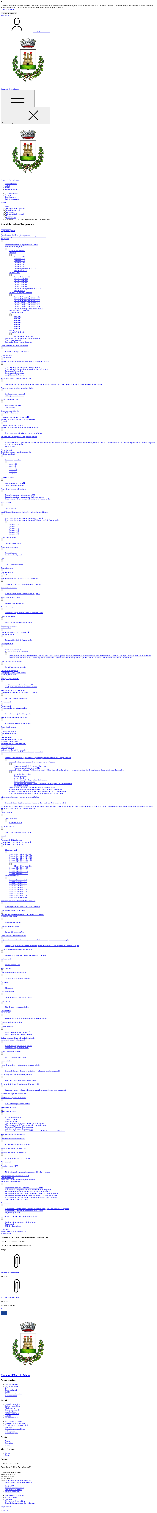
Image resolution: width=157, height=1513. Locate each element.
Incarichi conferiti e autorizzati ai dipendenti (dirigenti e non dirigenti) (24, 512)
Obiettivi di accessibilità (13, 1226)
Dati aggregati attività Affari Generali (13, 673)
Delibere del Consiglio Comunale (20, 293)
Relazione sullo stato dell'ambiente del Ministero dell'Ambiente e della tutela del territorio (35, 1131)
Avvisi (7, 1445)
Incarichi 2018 (14, 530)
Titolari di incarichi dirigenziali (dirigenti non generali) (19, 437)
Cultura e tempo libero (12, 1406)
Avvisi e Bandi (19, 778)
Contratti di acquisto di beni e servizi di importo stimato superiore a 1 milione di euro (37, 791)
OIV (2, 558)
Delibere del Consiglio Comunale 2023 (27, 297)
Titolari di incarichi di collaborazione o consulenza (18, 419)
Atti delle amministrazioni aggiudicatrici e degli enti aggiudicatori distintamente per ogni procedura (38, 758)
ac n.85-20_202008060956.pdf (10, 1297)
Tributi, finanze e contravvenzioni (16, 1425)
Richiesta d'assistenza (12, 1492)
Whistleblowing (6, 1233)
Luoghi (7, 1453)
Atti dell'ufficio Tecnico (17, 332)
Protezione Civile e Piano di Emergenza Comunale (18, 1180)
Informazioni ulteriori (21, 786)
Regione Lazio (6, 15)
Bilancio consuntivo (12, 876)
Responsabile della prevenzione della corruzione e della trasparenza (27, 1191)
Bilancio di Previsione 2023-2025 (20, 860)
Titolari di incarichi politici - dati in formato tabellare (22, 367)
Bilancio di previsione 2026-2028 (20, 854)
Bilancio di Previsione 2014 (18, 870)
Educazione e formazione (13, 1421)
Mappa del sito (6, 1507)
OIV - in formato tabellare (14, 564)
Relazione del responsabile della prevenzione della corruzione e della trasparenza (32, 1195)
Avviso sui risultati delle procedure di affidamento (30, 780)
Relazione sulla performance (10, 597)
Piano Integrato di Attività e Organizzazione (15, 235)
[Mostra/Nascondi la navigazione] (18, 98)
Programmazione (6, 737)
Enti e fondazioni (11, 1390)
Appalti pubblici (10, 1412)
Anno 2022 (17, 326)
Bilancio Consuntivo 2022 (18, 886)
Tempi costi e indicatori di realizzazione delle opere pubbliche (21, 1084)
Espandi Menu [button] (6, 229)
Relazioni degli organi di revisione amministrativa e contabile (25, 955)
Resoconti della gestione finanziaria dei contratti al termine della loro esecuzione (36, 793)
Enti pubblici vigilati (8, 634)
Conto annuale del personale (14, 485)
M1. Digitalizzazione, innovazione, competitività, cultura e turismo (27, 1172)
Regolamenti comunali (17, 251)
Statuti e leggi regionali (13, 340)
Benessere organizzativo (9, 626)
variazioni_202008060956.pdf (10, 1272)
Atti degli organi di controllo (14, 396)
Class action (5, 982)
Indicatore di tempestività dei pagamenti (18, 1046)
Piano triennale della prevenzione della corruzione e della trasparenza (28, 1189)
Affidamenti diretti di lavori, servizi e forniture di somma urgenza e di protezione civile (43, 784)
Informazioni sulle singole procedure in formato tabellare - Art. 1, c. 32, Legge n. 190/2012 (35, 803)
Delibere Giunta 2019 (21, 279)
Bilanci (3, 836)
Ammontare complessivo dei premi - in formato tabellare (24, 613)
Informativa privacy (11, 1497)
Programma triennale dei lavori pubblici (27, 768)
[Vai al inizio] (2, 1309)
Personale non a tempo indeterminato (13, 489)
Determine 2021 (19, 264)
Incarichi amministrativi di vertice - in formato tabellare (23, 433)
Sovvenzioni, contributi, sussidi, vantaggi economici (18, 808)
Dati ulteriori (5, 1230)
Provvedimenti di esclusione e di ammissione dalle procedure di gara (32, 787)
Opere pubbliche (6, 1061)
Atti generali (10, 212)
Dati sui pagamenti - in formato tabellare (18, 1034)
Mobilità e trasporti (11, 1418)
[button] (11, 184)
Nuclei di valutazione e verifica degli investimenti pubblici (20, 1065)
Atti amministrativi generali (15, 214)
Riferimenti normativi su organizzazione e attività (21, 245)
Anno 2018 (17, 319)
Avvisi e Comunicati (16, 312)
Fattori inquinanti (11, 1121)
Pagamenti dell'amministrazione (11, 1022)
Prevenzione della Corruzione (11, 1181)
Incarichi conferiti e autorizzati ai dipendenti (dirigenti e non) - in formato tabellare (32, 520)
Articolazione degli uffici (9, 399)
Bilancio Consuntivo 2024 (18, 882)
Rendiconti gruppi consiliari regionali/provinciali (17, 388)
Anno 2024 (13, 466)
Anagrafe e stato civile (12, 1404)
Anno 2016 (13, 470)
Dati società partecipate (13, 649)
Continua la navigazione (9, 13)
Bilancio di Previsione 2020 (18, 868)
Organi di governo (11, 1384)
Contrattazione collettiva (9, 537)
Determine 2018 (19, 259)
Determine (9, 216)
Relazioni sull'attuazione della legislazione (19, 1127)
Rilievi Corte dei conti (12, 965)
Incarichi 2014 (14, 528)
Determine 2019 (19, 261)
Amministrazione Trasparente (15, 208)
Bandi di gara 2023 (7, 748)
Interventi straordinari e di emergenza (13, 1148)
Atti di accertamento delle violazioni (17, 1199)
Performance (5, 574)
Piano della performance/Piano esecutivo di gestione (22, 594)
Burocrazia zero (6, 355)
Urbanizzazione (10, 197)
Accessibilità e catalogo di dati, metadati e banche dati (19, 1216)
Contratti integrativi (11, 553)
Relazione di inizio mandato (14, 373)
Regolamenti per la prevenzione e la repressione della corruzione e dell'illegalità (32, 1193)
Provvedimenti (6, 702)
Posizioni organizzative (8, 454)
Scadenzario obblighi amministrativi (17, 351)
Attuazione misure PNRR (9, 1166)
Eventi (7, 1455)
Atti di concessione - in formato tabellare (18, 832)
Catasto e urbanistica (12, 1414)
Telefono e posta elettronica (10, 411)
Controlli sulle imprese (8, 727)
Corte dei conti (6, 959)
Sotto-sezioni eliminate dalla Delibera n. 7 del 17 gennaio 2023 (22, 752)
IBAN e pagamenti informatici (11, 1051)
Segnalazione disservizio (13, 1490)
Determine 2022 (19, 266)
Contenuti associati (15, 823)
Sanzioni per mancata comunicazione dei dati (16, 378)
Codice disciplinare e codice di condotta (18, 342)
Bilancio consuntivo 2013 (18, 897)
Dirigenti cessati (6, 450)
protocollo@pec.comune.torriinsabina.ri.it (19, 1482)
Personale (4, 421)
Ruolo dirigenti (10, 446)
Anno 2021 (17, 324)
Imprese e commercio (12, 1410)
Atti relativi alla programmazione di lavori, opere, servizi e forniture (32, 762)
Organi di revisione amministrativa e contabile (16, 949)
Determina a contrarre (21, 776)
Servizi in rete (5, 1013)
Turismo (8, 195)
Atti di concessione (7, 826)
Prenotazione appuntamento (14, 1488)
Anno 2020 (17, 322)
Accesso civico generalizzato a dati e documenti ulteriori (24, 1211)
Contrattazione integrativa (9, 547)
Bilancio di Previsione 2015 (18, 874)
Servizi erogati (6, 968)
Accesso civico (6, 1203)
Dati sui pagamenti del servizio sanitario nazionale (17, 1038)
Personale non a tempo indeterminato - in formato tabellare (24, 497)
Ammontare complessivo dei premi (12, 607)
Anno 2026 (17, 317)
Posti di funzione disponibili (14, 444)
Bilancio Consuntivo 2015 (18, 893)
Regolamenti (9, 1224)
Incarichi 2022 (14, 524)
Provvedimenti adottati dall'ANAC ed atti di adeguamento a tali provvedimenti (31, 1197)
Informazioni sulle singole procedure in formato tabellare (20, 797)
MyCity (5, 1510)
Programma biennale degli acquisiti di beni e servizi (31, 766)
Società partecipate (7, 644)
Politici (7, 1392)
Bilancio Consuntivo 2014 (18, 895)
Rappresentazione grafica (9, 671)
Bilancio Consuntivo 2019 (18, 891)
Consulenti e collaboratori (9, 413)
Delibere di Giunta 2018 (22, 277)
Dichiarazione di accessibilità (15, 1501)
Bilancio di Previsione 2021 (18, 862)
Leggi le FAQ (10, 1486)
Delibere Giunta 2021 (21, 283)
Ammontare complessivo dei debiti (17, 1048)
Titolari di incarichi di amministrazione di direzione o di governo (26, 369)
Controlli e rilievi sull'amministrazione (13, 936)
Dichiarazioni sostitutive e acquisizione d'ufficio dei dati (19, 692)
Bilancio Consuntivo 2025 (18, 880)
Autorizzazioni (10, 1431)
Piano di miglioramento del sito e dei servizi (19, 1503)
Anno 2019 (17, 320)
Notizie (7, 1441)
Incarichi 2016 (14, 532)
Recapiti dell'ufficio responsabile (16, 698)
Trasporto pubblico (11, 193)
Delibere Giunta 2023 (21, 286)
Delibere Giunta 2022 (21, 284)
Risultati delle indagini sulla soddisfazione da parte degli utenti (26, 1018)
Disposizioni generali (13, 210)
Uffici (7, 1388)
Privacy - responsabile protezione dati (13, 1231)
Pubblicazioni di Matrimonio (19, 310)
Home (7, 206)
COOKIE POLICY (7, 9)
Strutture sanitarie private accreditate (13, 1134)
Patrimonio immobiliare (9, 917)
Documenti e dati (11, 1396)
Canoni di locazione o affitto (10, 926)
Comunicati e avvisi (7, 1178)
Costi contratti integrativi (13, 555)
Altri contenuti (6, 1162)
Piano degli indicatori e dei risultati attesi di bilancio (18, 901)
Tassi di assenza (6, 502)
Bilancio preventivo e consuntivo (12, 844)
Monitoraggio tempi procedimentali (13, 690)
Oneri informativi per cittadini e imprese (14, 346)
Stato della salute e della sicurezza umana (19, 1129)
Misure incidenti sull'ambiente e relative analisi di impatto (24, 1123)
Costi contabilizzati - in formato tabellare (18, 997)
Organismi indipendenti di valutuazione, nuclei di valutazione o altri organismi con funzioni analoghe (35, 940)
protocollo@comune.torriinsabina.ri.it (18, 1480)
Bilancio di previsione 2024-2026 (20, 858)
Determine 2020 (11, 218)
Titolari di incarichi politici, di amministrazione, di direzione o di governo (25, 361)
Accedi (3, 203)
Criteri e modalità (6, 813)
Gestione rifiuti (6, 1011)
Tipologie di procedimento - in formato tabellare (21, 687)
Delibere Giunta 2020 (21, 281)
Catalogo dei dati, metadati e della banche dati (20, 1222)
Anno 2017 (13, 472)
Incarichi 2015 (14, 534)
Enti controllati (6, 628)
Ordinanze (12, 330)
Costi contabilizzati (7, 992)
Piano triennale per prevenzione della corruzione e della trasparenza (23, 237)
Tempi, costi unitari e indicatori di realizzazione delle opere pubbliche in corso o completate (35, 1090)
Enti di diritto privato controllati (11, 661)
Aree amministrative (12, 1386)
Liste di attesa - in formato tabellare (17, 1007)
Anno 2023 (17, 328)
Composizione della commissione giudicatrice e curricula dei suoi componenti (35, 789)
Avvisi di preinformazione (22, 774)
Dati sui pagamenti (7, 1026)
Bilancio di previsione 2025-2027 (20, 856)
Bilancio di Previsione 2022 (23, 866)
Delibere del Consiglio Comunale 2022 (27, 299)
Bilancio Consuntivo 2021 (18, 887)
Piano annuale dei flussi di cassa (11, 840)
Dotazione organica (7, 477)
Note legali (8, 1499)
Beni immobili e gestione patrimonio (13, 910)
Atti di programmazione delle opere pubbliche (16, 1074)
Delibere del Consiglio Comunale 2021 (27, 301)
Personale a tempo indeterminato (12, 425)
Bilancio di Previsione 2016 (18, 872)
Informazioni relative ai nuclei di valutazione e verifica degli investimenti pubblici (32, 1071)
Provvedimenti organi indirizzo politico (14, 708)
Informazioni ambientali (9, 1107)
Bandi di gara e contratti (9, 733)
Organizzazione (6, 357)
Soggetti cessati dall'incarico (14, 375)
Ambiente (8, 1427)
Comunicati (9, 1443)
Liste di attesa (5, 1001)
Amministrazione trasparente (14, 1495)
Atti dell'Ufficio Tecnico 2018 (24, 336)
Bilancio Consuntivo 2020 (18, 889)
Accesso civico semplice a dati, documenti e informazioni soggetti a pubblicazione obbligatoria (37, 1209)
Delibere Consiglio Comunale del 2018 (27, 306)
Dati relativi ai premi (8, 616)
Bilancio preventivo (11, 850)
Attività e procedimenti (8, 674)
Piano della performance (9, 588)
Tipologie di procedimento (10, 679)
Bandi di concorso (7, 568)
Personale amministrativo (13, 1394)
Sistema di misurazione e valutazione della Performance (19, 578)
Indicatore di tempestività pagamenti (13, 1040)
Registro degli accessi (12, 1213)
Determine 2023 (19, 257)
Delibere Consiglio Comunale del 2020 (27, 303)
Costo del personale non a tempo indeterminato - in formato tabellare (28, 499)
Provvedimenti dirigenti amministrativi (14, 717)
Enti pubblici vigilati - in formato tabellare (19, 640)
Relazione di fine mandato (14, 371)
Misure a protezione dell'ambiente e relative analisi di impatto (25, 1125)
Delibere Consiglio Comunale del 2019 (27, 304)
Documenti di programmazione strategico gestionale (22, 338)
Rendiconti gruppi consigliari (15, 394)
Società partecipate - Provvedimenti (17, 651)
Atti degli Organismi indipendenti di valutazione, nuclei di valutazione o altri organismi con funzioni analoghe (42, 946)
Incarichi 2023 (14, 526)
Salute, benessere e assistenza (15, 1429)
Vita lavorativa (10, 1408)
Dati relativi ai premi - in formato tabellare (19, 622)
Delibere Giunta (14, 273)
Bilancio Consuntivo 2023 (18, 884)
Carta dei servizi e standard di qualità (13, 972)
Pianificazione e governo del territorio (13, 1094)
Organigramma (10, 407)
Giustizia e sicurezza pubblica (15, 1423)
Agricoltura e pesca (11, 1433)
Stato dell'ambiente (11, 1119)
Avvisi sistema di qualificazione (24, 782)
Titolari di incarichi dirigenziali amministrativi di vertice (19, 427)
